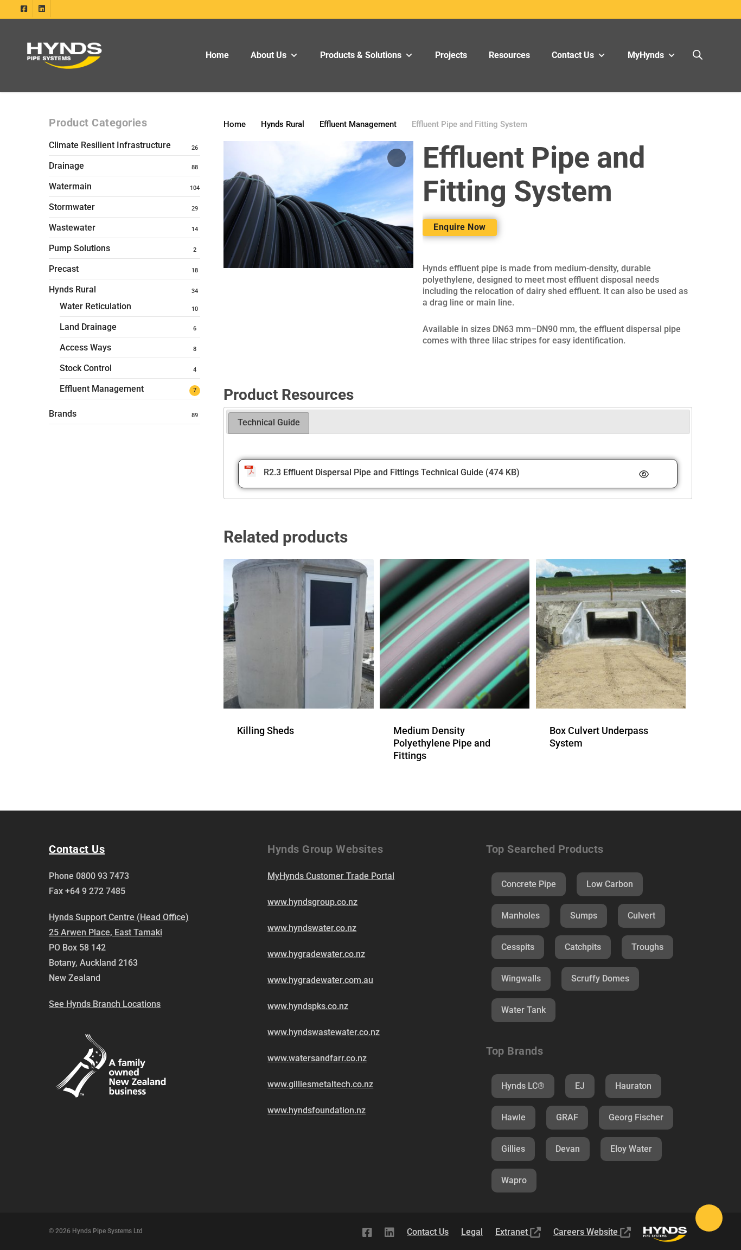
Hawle (513, 1117)
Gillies (513, 1149)
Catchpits (583, 947)
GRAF (567, 1117)
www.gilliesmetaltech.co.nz (320, 1084)
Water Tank (523, 1010)
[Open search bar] (697, 55)
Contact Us (573, 55)
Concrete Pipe (528, 884)
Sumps (583, 915)
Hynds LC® (523, 1086)
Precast (64, 269)
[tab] (268, 423)
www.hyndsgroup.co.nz (312, 902)
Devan (567, 1149)
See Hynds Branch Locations (105, 1004)
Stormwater (72, 207)
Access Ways (85, 347)
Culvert (641, 915)
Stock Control (86, 368)
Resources (509, 55)
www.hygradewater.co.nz (316, 954)
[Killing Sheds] (298, 634)
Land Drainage (88, 327)
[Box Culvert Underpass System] (611, 634)
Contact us (77, 849)
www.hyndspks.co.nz (307, 1006)
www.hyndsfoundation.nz (316, 1110)
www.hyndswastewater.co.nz (323, 1032)
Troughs (647, 947)
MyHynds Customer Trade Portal (330, 876)
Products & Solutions (360, 55)
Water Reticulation (95, 306)
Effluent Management (102, 389)
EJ (580, 1086)
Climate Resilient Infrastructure (110, 145)
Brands (62, 414)
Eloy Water (631, 1149)
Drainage (66, 166)
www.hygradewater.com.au (320, 980)
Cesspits (517, 947)
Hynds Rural (72, 289)
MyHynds (646, 55)
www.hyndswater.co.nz (311, 928)
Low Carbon (609, 884)
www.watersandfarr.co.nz (317, 1058)
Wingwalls (521, 978)
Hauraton (633, 1086)
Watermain (70, 186)
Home (217, 55)
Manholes (520, 915)
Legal (472, 1232)
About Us (268, 55)
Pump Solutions (79, 248)
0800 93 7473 (102, 876)
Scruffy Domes (600, 978)
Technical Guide (269, 422)
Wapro (514, 1180)
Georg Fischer (636, 1117)
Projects (451, 55)
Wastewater (72, 227)
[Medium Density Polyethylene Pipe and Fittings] (454, 634)
